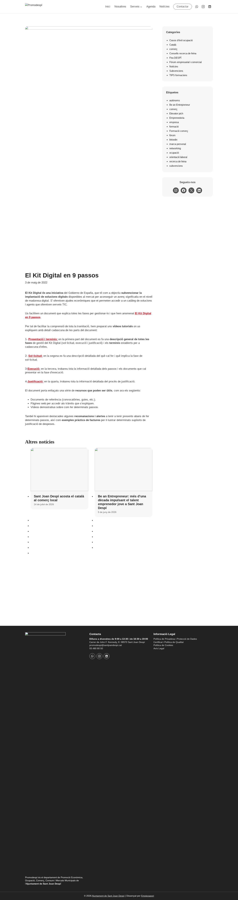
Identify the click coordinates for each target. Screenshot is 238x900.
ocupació (174, 152)
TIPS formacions (178, 75)
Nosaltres (120, 6)
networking (175, 148)
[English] (164, 654)
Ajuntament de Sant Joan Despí (108, 896)
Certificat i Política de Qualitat (168, 642)
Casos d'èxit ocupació (181, 40)
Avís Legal (158, 648)
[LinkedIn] (209, 6)
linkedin (173, 139)
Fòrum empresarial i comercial (185, 62)
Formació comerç (178, 131)
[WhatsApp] (196, 6)
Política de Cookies (163, 645)
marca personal (177, 144)
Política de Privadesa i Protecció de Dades (175, 639)
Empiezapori (147, 896)
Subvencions (176, 70)
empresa (174, 122)
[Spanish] (160, 654)
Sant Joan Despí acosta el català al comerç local (59, 498)
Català (172, 44)
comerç (173, 49)
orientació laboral (178, 157)
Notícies (164, 6)
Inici (107, 6)
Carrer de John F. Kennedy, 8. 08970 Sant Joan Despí (117, 642)
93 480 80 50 (96, 648)
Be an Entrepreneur (179, 104)
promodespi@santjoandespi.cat (105, 645)
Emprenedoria (176, 117)
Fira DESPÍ (175, 57)
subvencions (176, 165)
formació (174, 126)
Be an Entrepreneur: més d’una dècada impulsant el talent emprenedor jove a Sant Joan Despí (122, 502)
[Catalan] (155, 654)
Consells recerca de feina (182, 53)
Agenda (150, 6)
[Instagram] (203, 6)
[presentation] (59, 469)
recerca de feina (177, 161)
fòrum (172, 135)
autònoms (174, 100)
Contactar (182, 6)
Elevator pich (176, 113)
